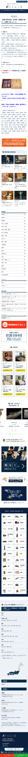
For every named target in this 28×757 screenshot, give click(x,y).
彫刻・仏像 (4, 235)
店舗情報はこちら (7, 370)
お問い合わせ (5, 745)
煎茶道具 (3, 268)
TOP (1, 10)
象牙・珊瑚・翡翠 (5, 229)
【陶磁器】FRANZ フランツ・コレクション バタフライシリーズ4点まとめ (13, 309)
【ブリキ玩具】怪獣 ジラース (9, 293)
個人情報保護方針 (6, 743)
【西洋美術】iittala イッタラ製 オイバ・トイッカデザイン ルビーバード (13, 297)
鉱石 (2, 271)
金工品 (3, 238)
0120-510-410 (8, 741)
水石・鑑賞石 (4, 232)
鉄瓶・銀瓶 (4, 241)
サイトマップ (5, 746)
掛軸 (2, 247)
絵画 (2, 250)
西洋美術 (3, 253)
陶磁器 (3, 220)
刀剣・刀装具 (4, 223)
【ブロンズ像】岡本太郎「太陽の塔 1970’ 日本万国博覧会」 (13, 305)
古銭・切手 (4, 262)
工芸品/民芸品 (4, 274)
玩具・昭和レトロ (5, 259)
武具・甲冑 (4, 226)
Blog (2, 282)
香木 (2, 256)
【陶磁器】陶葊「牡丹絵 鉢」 (8, 301)
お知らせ (3, 285)
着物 (2, 265)
